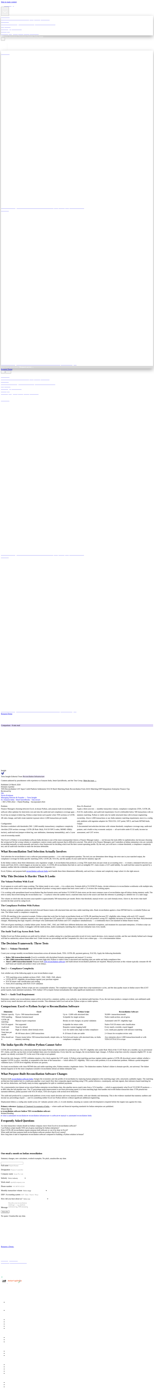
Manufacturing (11, 1326)
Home (3, 723)
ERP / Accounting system (11, 1195)
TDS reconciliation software (54, 962)
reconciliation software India (37, 871)
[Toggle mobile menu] (8, 372)
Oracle (8, 1355)
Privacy (4, 1397)
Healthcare (10, 1320)
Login (4, 44)
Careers (9, 1387)
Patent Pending (23, 802)
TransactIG (10, 1302)
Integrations (13, 36)
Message (4, 1207)
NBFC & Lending (13, 1324)
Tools (36, 36)
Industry (4, 1178)
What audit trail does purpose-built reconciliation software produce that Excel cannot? (33, 1132)
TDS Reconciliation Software (17, 1340)
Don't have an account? (17, 367)
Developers (22, 36)
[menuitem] (77, 18)
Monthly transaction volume (12, 1190)
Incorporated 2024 (38, 802)
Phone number (7, 1186)
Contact (9, 1385)
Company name (7, 1174)
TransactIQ (10, 1310)
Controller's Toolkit (13, 1369)
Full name (5, 1165)
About (40, 36)
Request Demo (6, 369)
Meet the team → (89, 781)
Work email (5, 1182)
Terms (9, 1397)
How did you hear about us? (12, 1199)
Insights (30, 36)
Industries (5, 36)
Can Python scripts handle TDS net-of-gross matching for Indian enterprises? (30, 1128)
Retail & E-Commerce (14, 1328)
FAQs (8, 1373)
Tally (8, 1353)
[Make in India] (4, 1283)
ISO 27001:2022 (9, 802)
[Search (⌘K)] (3, 39)
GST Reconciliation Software (17, 1342)
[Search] (3, 372)
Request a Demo (7, 1247)
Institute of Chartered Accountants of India (33, 1106)
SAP (7, 1351)
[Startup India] (15, 1283)
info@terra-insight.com (10, 1285)
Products (5, 8)
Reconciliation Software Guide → (27, 1247)
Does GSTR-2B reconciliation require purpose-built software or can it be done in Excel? (34, 1130)
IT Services (10, 1322)
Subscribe (5, 1212)
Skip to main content (9, 2)
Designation (6, 1170)
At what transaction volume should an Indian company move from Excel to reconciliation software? (39, 1126)
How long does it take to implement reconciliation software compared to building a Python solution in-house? (42, 1134)
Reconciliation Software (15, 1337)
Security (15, 1397)
